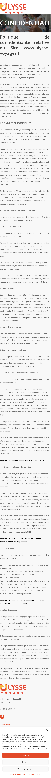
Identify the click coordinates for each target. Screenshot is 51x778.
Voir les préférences (25, 769)
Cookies (13, 774)
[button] (47, 730)
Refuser (25, 762)
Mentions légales (35, 774)
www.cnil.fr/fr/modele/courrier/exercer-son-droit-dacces (22, 460)
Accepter (25, 755)
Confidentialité (22, 774)
